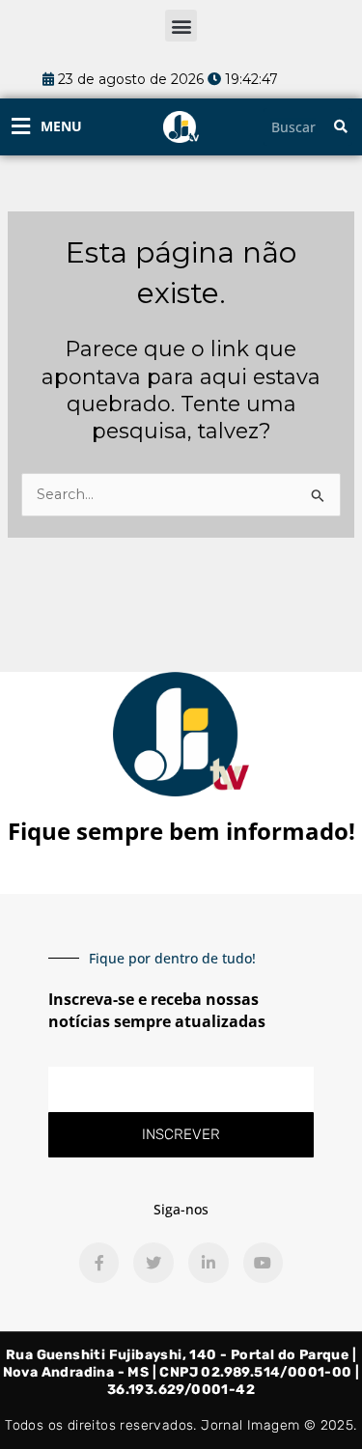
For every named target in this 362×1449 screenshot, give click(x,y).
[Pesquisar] (340, 127)
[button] (181, 26)
